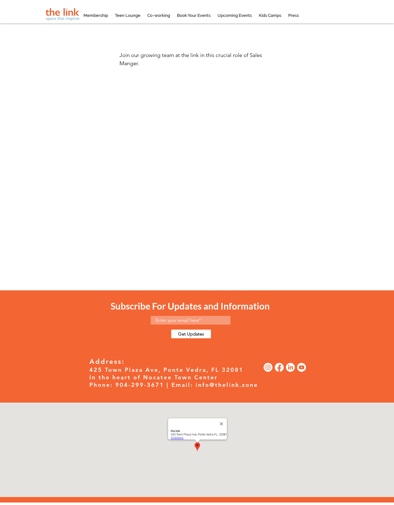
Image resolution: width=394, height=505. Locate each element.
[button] (159, 15)
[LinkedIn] (290, 367)
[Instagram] (268, 367)
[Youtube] (301, 367)
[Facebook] (279, 367)
